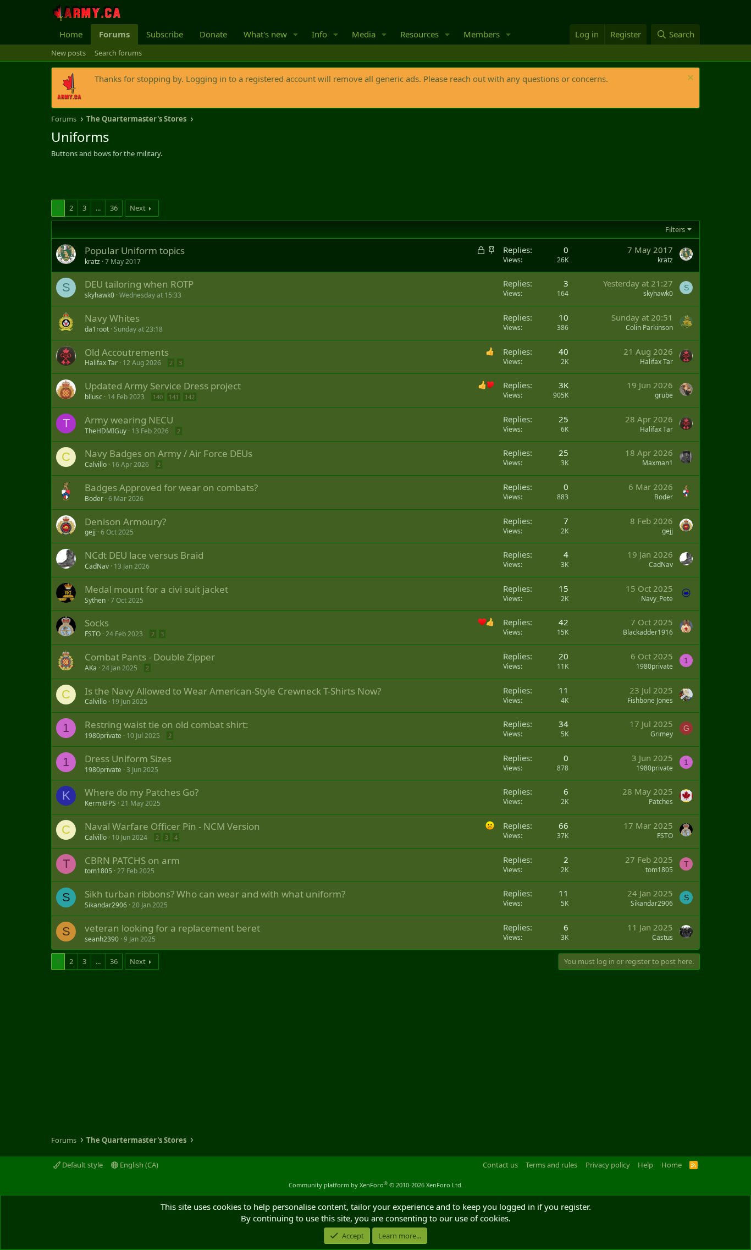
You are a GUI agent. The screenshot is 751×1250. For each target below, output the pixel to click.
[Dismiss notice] (689, 79)
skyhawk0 (99, 295)
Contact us (500, 1165)
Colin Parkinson (649, 327)
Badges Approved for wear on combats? (171, 487)
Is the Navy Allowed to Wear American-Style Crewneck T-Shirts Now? (233, 691)
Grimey (661, 734)
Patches (661, 801)
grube (664, 395)
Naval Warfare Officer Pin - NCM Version (172, 826)
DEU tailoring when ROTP (139, 284)
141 (174, 397)
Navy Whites (112, 318)
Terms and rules (551, 1165)
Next (138, 208)
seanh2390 (102, 939)
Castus (662, 937)
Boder (94, 498)
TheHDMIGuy (105, 431)
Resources (419, 34)
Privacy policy (608, 1165)
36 (114, 208)
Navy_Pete (657, 598)
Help (645, 1165)
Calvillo (96, 464)
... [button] (98, 208)
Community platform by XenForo (376, 1185)
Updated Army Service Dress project (163, 385)
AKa (91, 668)
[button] (295, 34)
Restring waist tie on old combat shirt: (167, 724)
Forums (114, 34)
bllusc (93, 396)
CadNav (97, 566)
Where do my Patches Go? (141, 792)
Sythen (95, 600)
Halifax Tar (101, 362)
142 (190, 397)
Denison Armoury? (125, 521)
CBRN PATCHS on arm (132, 860)
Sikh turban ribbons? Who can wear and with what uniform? (215, 894)
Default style (81, 1165)
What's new (265, 34)
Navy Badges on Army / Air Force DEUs (168, 453)
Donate (213, 34)
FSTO (93, 633)
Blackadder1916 (648, 632)
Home (70, 34)
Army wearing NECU (129, 420)
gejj (90, 532)
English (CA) (138, 1165)
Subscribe (164, 34)
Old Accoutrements (127, 352)
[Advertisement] (179, 180)
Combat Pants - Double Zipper (150, 657)
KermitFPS (100, 803)
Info (319, 34)
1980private (654, 666)
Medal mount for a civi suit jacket (156, 589)
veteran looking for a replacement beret (172, 928)
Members (481, 34)
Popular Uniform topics (135, 250)
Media (363, 34)
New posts (68, 53)
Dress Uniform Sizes (128, 758)
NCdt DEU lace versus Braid (144, 555)
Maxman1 (657, 462)
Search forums (118, 53)
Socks (97, 622)
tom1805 (98, 870)
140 (158, 397)
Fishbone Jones (650, 700)
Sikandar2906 (106, 905)
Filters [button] (675, 229)
